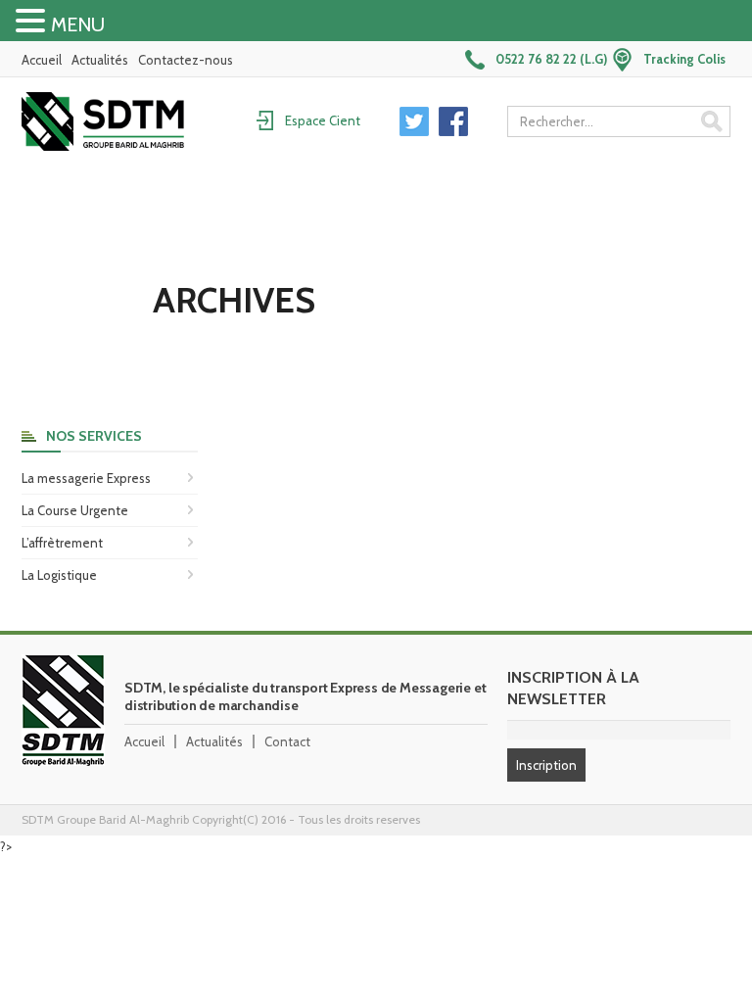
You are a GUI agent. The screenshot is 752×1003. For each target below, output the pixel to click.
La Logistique (59, 575)
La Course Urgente (75, 510)
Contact (287, 741)
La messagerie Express (86, 478)
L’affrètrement (62, 542)
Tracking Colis (684, 59)
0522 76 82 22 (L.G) (551, 59)
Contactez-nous (185, 60)
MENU (78, 24)
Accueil (42, 60)
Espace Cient (322, 120)
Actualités (99, 60)
